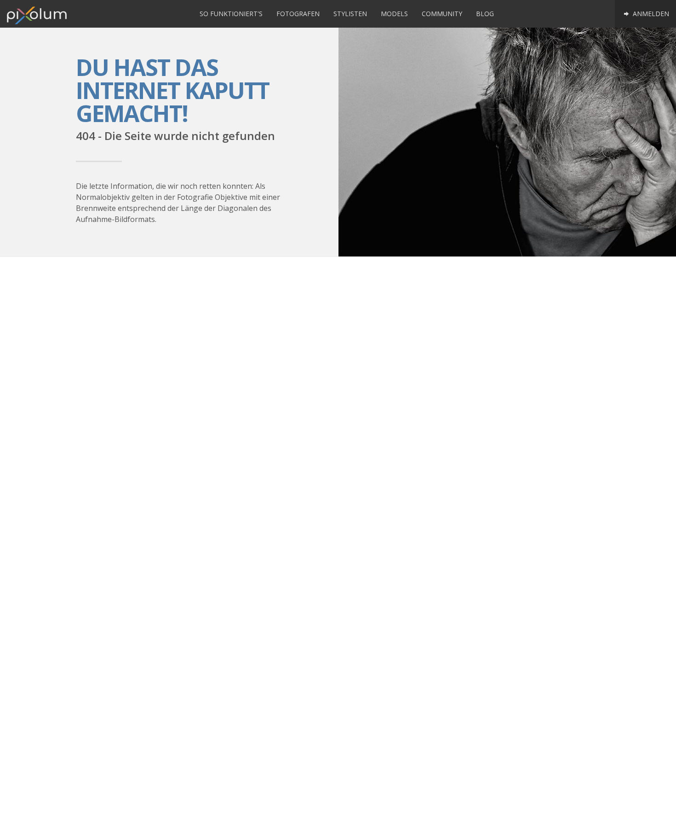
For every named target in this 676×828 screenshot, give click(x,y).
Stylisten (350, 13)
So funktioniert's (231, 13)
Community (442, 13)
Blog (485, 13)
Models (394, 13)
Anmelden (650, 13)
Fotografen (298, 13)
